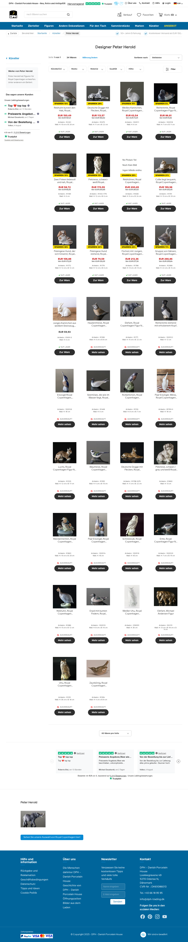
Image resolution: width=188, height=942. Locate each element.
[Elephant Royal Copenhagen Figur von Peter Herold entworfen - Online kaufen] (33, 831)
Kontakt (145, 859)
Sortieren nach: (141, 58)
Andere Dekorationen (71, 26)
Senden (117, 902)
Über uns (69, 859)
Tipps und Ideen (30, 888)
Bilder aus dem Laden (71, 905)
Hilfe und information (29, 861)
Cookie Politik (29, 893)
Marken (139, 26)
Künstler (154, 26)
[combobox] (48, 14)
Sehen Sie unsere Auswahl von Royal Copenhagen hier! (52, 837)
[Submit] (68, 14)
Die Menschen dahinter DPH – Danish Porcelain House (72, 874)
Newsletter (109, 859)
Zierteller (33, 26)
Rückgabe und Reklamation (29, 873)
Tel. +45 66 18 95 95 (151, 893)
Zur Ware (64, 137)
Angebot (170, 26)
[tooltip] (64, 109)
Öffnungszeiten (72, 899)
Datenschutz (28, 884)
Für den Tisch (98, 26)
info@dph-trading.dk (152, 899)
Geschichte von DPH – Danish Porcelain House (72, 890)
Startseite (17, 26)
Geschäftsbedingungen (34, 880)
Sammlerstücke (120, 26)
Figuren (49, 26)
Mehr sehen (98, 352)
